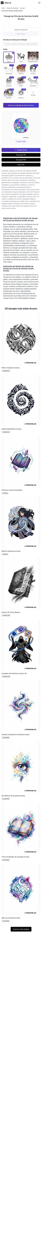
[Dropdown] (39, 3)
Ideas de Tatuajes (12, 8)
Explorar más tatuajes (21, 929)
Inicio (3, 8)
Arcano (22, 8)
